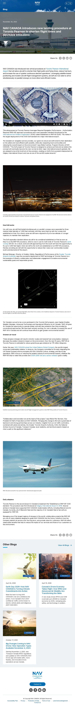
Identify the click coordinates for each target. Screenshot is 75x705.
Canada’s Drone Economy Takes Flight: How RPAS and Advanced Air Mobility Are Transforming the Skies (54, 590)
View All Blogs (63, 545)
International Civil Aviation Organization (16, 134)
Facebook (35, 690)
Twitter (31, 690)
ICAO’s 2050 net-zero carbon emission (44, 355)
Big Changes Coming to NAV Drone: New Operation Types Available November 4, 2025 (18, 646)
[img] (19, 566)
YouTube (40, 690)
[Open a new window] (60, 58)
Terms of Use (46, 701)
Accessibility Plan (12, 701)
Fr (66, 3)
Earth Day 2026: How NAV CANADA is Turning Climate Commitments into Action (18, 589)
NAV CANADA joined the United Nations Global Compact (34, 347)
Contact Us (37, 702)
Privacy (23, 701)
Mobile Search (70, 3)
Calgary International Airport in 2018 (49, 506)
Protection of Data (33, 701)
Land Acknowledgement (60, 701)
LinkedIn (44, 690)
